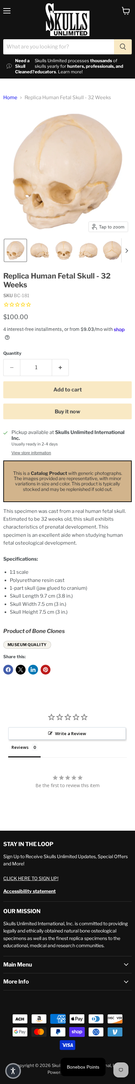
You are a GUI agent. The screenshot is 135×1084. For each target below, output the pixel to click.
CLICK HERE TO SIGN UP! (30, 878)
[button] (15, 250)
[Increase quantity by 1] (60, 367)
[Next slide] (126, 250)
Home (10, 97)
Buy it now (67, 411)
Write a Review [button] (70, 733)
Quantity (12, 353)
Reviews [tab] (20, 747)
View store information (31, 453)
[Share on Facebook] (8, 670)
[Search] (123, 46)
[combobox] (58, 46)
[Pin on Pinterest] (45, 670)
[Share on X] (21, 670)
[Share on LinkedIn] (33, 670)
